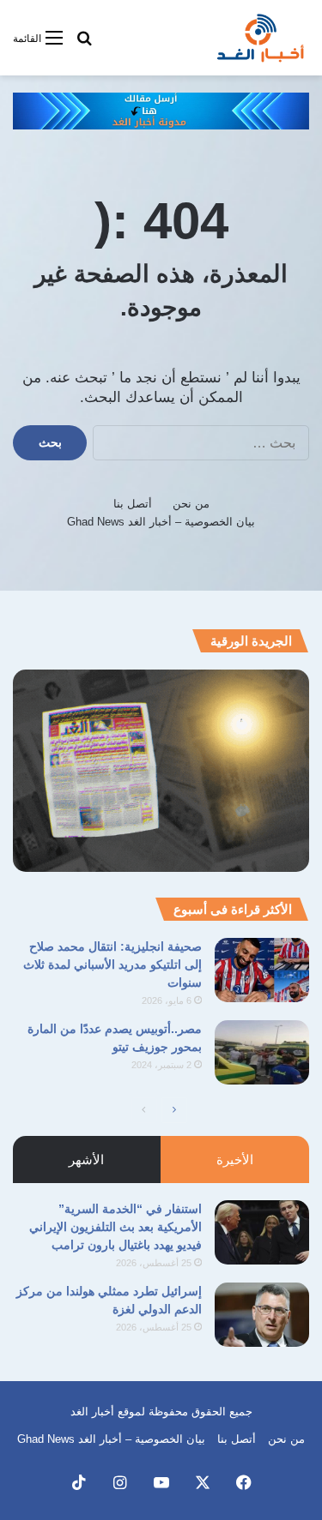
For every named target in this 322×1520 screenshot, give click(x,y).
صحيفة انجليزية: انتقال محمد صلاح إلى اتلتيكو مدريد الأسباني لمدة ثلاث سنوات (112, 964)
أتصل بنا (132, 503)
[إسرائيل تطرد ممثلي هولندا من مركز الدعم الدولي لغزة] (262, 1315)
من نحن (191, 503)
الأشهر (86, 1159)
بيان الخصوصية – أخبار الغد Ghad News (161, 521)
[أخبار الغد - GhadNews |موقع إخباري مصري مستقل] (260, 37)
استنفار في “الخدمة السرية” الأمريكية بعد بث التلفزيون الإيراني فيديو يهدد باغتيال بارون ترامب (115, 1227)
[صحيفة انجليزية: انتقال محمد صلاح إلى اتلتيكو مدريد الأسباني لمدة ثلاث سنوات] (262, 970)
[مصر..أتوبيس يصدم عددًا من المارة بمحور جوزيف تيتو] (262, 1052)
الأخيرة (234, 1159)
